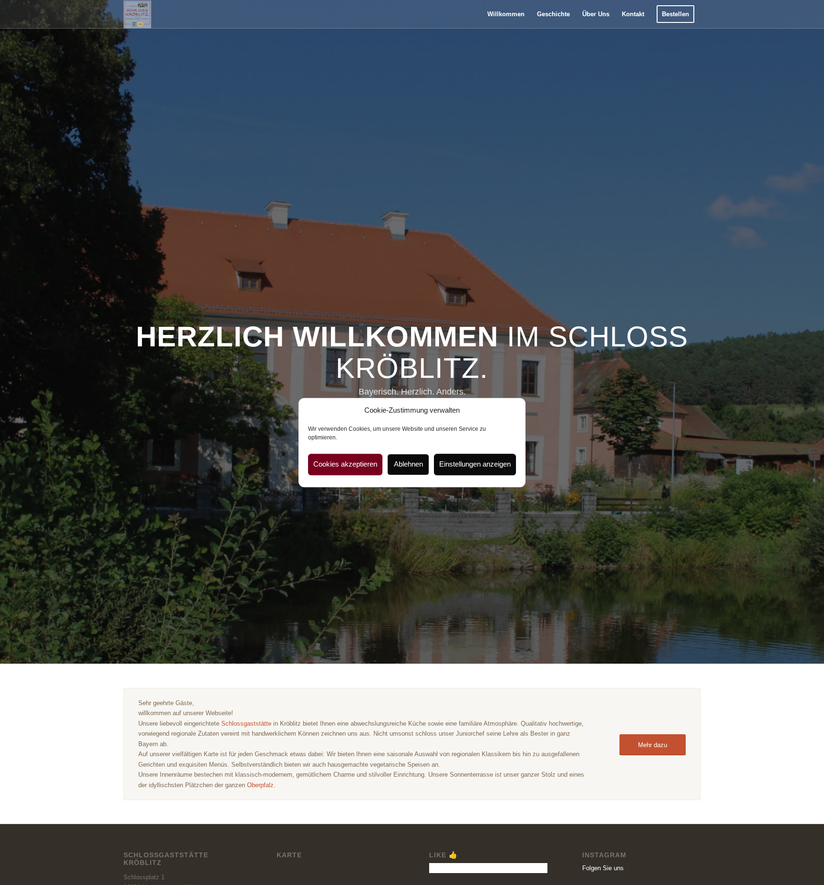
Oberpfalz (260, 785)
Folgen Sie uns (603, 868)
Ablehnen (408, 464)
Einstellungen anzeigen (475, 464)
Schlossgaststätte (246, 723)
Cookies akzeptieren (345, 464)
